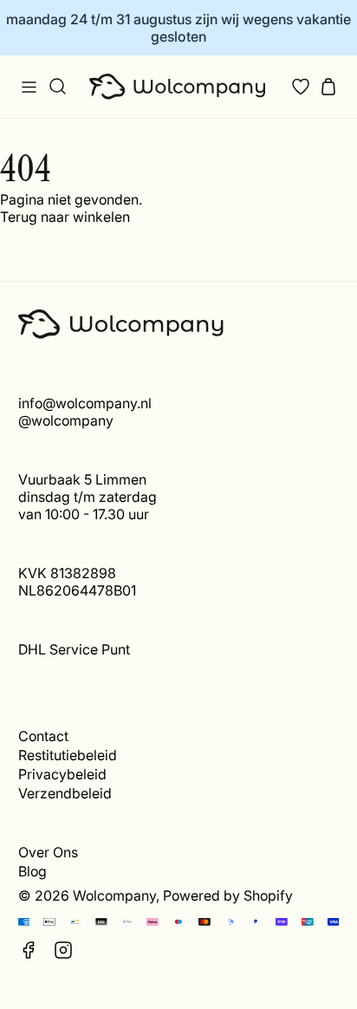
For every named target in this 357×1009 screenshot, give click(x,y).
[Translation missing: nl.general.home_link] (178, 86)
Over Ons (48, 852)
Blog (32, 871)
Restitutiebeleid (67, 755)
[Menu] (28, 86)
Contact (43, 736)
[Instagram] (63, 950)
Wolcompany (114, 895)
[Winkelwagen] (328, 86)
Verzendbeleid (65, 793)
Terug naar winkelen (65, 216)
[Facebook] (28, 950)
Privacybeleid (62, 774)
